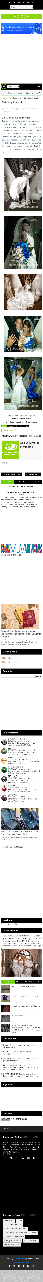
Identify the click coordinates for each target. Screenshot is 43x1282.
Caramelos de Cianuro (15, 1233)
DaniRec (11, 785)
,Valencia (5, 111)
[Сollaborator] (21, 28)
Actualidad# (13, 426)
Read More (8, 1154)
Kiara (19, 1221)
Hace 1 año (35, 982)
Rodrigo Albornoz (15, 767)
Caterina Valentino (14, 1237)
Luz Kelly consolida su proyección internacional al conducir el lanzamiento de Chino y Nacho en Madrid (21, 1067)
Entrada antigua (33, 474)
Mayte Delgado (12, 1245)
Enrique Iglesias (12, 1241)
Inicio (6, 1129)
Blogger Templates (21, 1262)
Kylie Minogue (31, 1241)
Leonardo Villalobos (15, 1229)
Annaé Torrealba (13, 1225)
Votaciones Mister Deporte (25, 986)
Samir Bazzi (13, 795)
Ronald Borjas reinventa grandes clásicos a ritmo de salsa (20, 1046)
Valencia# (24, 426)
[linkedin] (22, 1158)
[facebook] (9, 2)
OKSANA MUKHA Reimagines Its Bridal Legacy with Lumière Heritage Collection (20, 1075)
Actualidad (13, 98)
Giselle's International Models (26, 1006)
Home (4, 98)
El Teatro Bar (13, 776)
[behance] (28, 2)
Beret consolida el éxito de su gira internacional (17, 1053)
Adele (33, 1233)
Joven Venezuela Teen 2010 (25, 996)
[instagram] (33, 2)
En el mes (21, 982)
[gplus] (17, 1158)
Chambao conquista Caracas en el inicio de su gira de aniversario (22, 1060)
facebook (35, 482)
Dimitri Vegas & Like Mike (19, 739)
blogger (7, 482)
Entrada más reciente (11, 474)
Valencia (22, 98)
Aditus (10, 748)
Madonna (9, 1221)
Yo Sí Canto (17, 1016)
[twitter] (14, 2)
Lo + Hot (8, 982)
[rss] (23, 2)
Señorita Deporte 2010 (17, 758)
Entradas (7, 658)
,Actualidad (31, 109)
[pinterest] (19, 2)
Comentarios (9, 662)
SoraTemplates (19, 1259)
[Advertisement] (21, 57)
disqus (21, 482)
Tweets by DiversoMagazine (12, 847)
